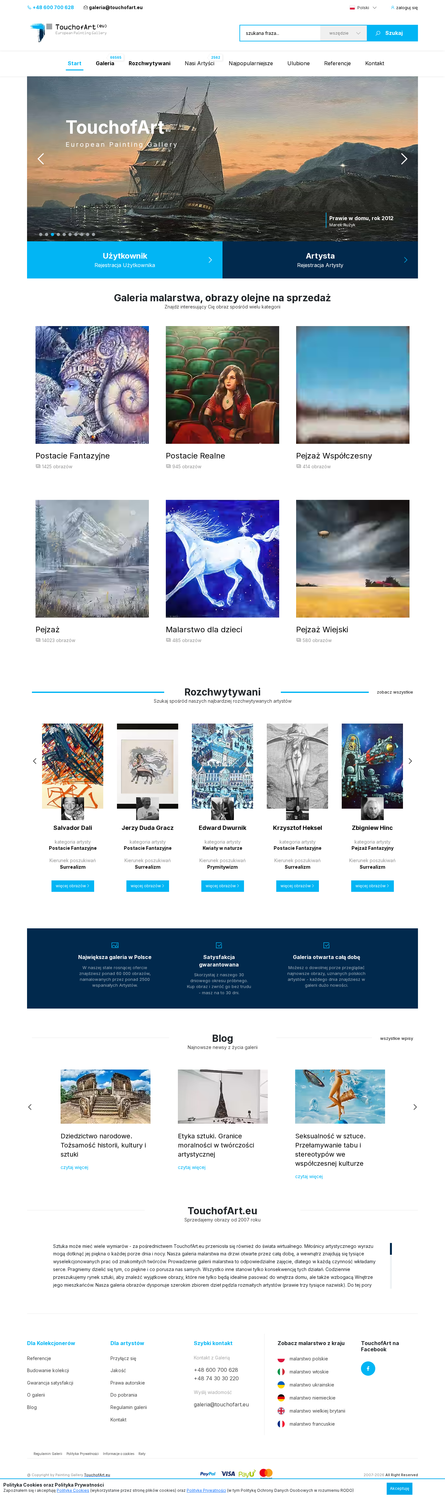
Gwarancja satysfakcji (50, 1383)
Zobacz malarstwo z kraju (311, 1343)
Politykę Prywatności (206, 1490)
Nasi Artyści (199, 63)
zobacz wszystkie (395, 692)
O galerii (36, 1395)
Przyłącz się (123, 1358)
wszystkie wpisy (396, 1038)
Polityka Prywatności (82, 1454)
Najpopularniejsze (251, 63)
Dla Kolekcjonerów (51, 1343)
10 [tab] (93, 234)
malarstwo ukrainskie (312, 1384)
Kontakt (374, 63)
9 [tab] (87, 234)
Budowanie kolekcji (48, 1370)
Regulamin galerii (128, 1407)
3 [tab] (52, 234)
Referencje (337, 63)
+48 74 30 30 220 (216, 1378)
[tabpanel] (222, 158)
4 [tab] (58, 234)
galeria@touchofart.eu (116, 7)
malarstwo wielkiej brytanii (317, 1411)
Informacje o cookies (118, 1454)
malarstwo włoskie (309, 1371)
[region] (222, 1265)
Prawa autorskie (127, 1383)
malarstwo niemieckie (313, 1398)
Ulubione (298, 63)
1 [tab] (40, 234)
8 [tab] (81, 234)
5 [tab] (64, 234)
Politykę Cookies (73, 1490)
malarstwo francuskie (312, 1424)
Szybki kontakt (213, 1343)
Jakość (118, 1370)
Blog (32, 1407)
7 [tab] (76, 234)
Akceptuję (399, 1488)
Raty (142, 1454)
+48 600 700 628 (53, 7)
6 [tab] (70, 234)
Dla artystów (127, 1343)
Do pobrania (123, 1395)
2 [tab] (46, 234)
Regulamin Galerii (48, 1454)
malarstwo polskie (309, 1358)
